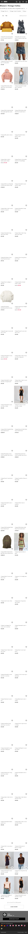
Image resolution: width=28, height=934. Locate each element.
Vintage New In (4, 11)
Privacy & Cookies (21, 932)
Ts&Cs (26, 932)
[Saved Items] (23, 1)
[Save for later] (12, 33)
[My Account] (19, 1)
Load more (14, 906)
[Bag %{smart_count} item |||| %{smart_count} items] (26, 1)
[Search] (16, 1)
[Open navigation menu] (2, 1)
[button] (1, 925)
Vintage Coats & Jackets (15, 11)
